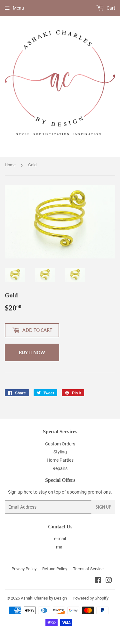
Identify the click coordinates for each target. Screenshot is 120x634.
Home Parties (60, 460)
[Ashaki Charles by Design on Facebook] (98, 581)
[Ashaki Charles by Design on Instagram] (109, 581)
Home (10, 164)
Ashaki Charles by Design (44, 598)
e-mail (60, 538)
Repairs (60, 468)
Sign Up (103, 507)
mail (60, 546)
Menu (18, 8)
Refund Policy (54, 568)
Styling (60, 451)
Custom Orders (60, 443)
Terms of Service (88, 568)
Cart (110, 8)
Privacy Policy (24, 568)
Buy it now (32, 352)
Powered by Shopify (90, 598)
